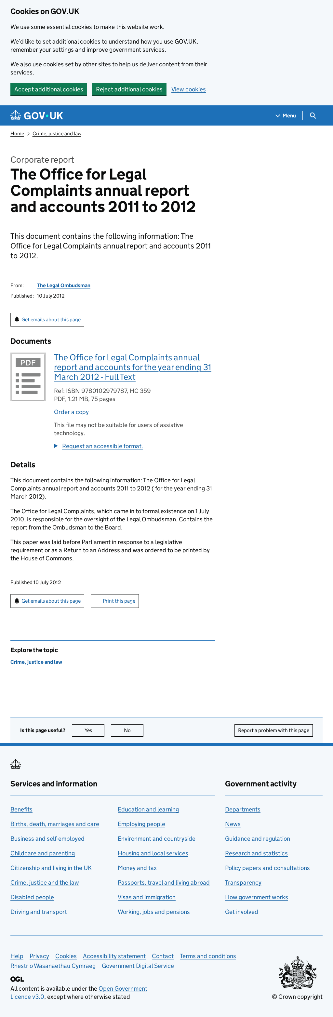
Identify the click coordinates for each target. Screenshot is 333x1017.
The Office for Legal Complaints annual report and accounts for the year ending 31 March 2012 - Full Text (132, 367)
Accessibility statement (114, 956)
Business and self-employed (47, 838)
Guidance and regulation (257, 838)
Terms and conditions (208, 956)
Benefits (21, 809)
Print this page (119, 601)
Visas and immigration (147, 897)
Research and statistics (256, 853)
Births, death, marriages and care (54, 824)
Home (17, 133)
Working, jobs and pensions (154, 912)
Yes (94, 730)
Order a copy (71, 412)
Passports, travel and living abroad (164, 882)
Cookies (66, 956)
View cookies (188, 89)
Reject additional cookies (129, 89)
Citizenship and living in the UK (51, 868)
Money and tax (137, 868)
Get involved (241, 912)
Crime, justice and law (57, 133)
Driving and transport (38, 912)
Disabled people (32, 897)
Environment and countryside (156, 838)
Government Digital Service (138, 966)
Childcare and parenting (42, 853)
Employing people (141, 824)
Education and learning (148, 809)
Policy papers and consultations (267, 868)
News (233, 824)
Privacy (39, 956)
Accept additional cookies (48, 89)
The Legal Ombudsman (63, 285)
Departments (242, 809)
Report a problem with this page (273, 730)
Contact (163, 956)
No (133, 730)
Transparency (243, 882)
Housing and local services (153, 853)
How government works (256, 897)
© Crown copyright (297, 996)
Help (16, 956)
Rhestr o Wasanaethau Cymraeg (53, 966)
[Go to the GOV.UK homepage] (36, 116)
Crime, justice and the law (44, 882)
